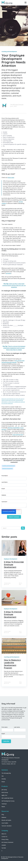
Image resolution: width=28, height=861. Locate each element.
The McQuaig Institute (16, 104)
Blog (3, 814)
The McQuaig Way (6, 773)
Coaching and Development (8, 465)
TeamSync (4, 803)
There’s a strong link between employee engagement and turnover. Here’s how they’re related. (14, 348)
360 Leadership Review (7, 798)
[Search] (23, 528)
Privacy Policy (5, 839)
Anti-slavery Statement (7, 842)
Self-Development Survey (8, 801)
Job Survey (4, 789)
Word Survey (5, 792)
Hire (3, 776)
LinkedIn (4, 845)
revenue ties (17, 434)
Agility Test (4, 795)
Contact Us (4, 836)
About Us (4, 833)
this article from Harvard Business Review (13, 361)
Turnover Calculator (7, 825)
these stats (11, 177)
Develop (4, 779)
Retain (3, 781)
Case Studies (5, 823)
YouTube (4, 848)
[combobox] (11, 528)
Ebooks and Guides (6, 820)
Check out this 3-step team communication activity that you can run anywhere (14, 285)
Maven (3, 806)
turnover (8, 273)
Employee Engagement (7, 468)
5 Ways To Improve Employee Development (13, 614)
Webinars (4, 817)
